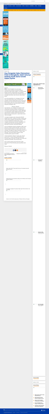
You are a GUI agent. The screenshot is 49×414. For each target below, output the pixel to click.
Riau (5, 80)
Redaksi (14, 412)
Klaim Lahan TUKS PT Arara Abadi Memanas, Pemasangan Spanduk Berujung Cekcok (17, 169)
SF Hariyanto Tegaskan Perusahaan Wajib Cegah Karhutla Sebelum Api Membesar (18, 189)
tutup (1, 25)
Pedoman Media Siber (24, 412)
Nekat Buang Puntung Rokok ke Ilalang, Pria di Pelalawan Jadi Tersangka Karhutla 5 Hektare (18, 179)
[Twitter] (15, 150)
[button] (44, 1)
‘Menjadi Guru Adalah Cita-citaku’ (21, 153)
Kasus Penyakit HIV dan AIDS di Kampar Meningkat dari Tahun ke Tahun (9, 154)
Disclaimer (18, 412)
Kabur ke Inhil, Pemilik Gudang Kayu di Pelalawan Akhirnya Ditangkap (41, 232)
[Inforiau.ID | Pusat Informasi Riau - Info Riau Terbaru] (12, 3)
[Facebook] (13, 150)
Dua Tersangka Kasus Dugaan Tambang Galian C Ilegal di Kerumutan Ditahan (41, 304)
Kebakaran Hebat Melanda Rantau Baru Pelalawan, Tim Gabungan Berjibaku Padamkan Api (39, 406)
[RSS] (17, 150)
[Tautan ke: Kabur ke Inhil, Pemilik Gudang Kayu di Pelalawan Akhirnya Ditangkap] (35, 267)
